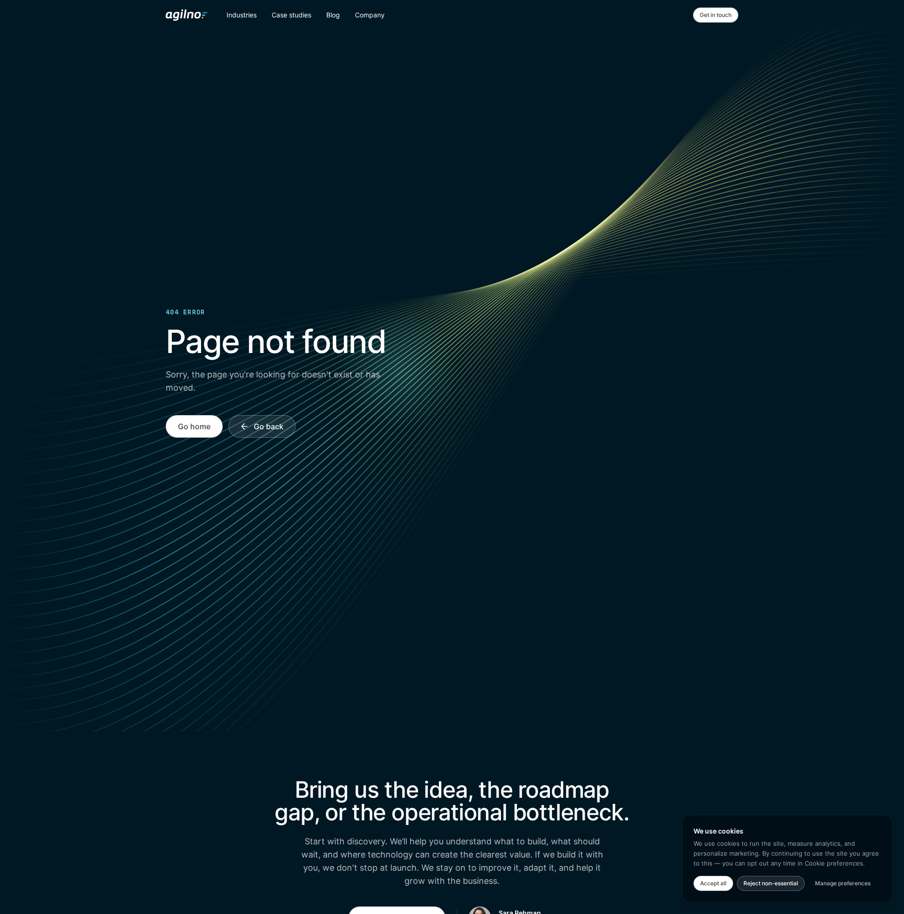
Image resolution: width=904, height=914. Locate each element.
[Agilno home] (187, 15)
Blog (333, 15)
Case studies (291, 15)
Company (370, 15)
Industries (241, 15)
